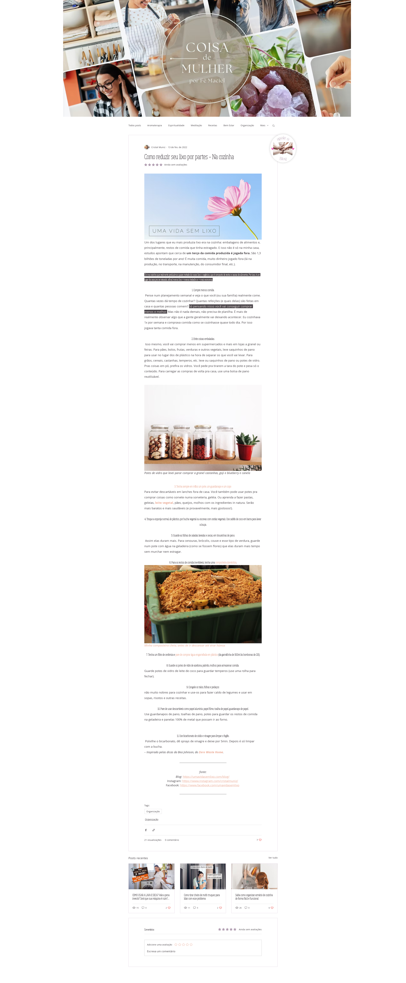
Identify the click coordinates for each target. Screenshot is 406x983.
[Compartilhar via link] (153, 830)
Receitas (212, 125)
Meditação (196, 125)
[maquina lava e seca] (151, 876)
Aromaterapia (154, 125)
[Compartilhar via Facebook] (145, 830)
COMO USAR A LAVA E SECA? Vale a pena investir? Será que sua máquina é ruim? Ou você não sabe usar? (151, 896)
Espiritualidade (176, 125)
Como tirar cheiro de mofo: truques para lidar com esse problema (202, 896)
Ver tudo (273, 857)
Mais (262, 125)
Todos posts (134, 125)
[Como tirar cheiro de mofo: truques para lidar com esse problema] (203, 876)
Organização (247, 125)
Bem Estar (228, 125)
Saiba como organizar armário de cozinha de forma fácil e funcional (254, 896)
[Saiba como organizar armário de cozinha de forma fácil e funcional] (254, 876)
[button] (273, 125)
